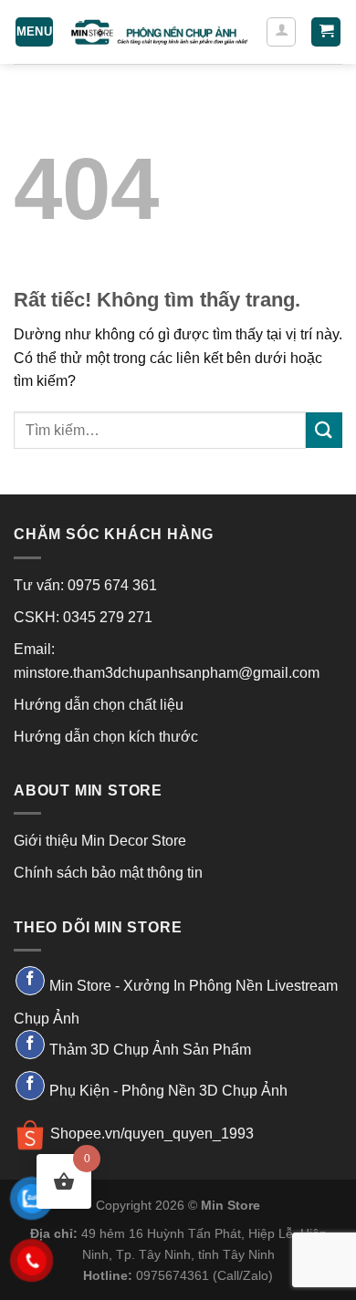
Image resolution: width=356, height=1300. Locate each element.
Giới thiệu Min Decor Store (100, 840)
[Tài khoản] (281, 32)
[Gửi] (324, 430)
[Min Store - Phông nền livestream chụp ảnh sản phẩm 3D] (160, 32)
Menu (34, 31)
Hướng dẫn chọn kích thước (106, 736)
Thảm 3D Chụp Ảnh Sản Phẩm (150, 1049)
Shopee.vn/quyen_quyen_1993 (152, 1133)
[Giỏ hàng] (325, 32)
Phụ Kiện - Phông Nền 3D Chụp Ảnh (168, 1090)
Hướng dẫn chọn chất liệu (98, 704)
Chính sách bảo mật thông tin (108, 872)
